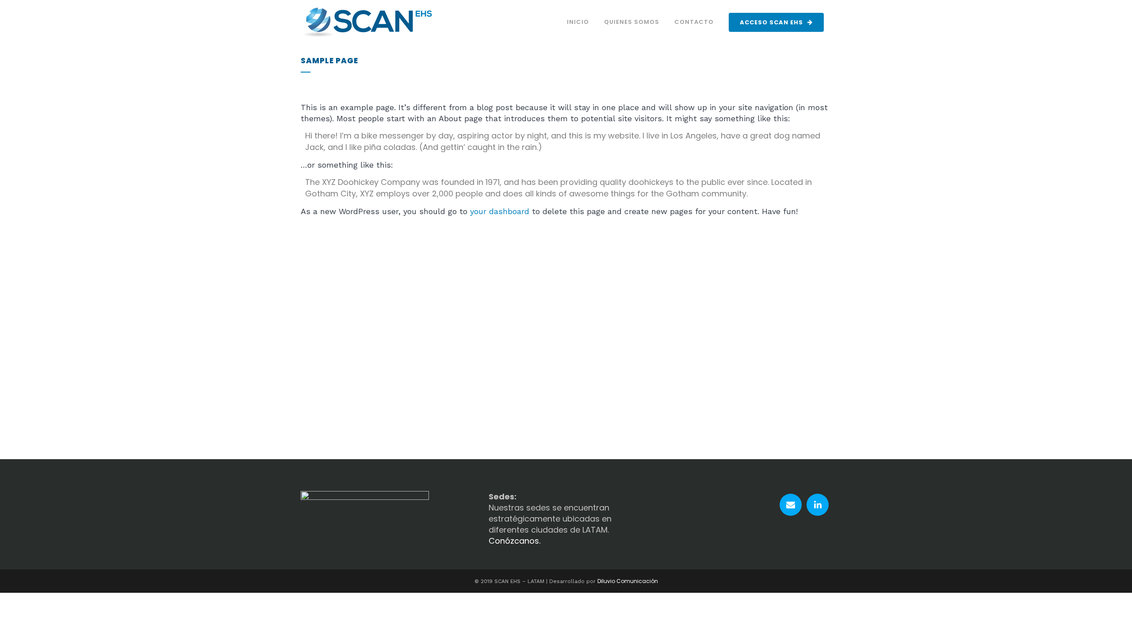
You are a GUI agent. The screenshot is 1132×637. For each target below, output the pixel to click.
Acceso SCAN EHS (771, 22)
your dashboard (499, 211)
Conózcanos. (514, 540)
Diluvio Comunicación (627, 581)
